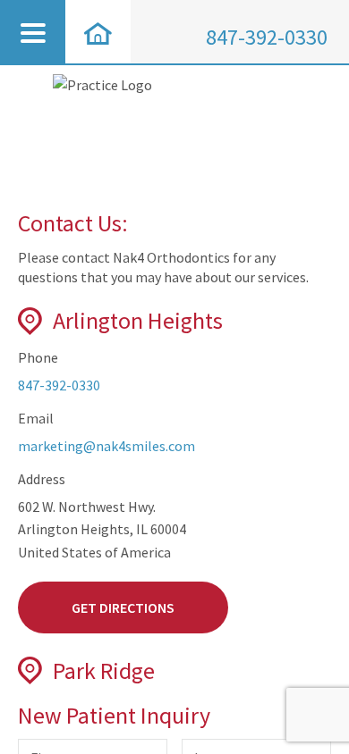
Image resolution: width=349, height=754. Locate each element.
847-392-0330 (267, 37)
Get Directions (123, 607)
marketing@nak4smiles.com (106, 446)
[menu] (32, 31)
